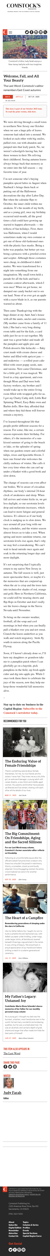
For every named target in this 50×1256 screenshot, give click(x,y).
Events (26, 1230)
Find (45, 32)
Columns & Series (30, 1225)
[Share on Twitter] (10, 1067)
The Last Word (11, 1053)
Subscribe (13, 1225)
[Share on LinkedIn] (15, 1067)
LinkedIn (41, 32)
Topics (25, 1222)
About (11, 1222)
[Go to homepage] (23, 8)
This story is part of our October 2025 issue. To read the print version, (24, 110)
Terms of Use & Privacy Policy (19, 1194)
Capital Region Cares (32, 1236)
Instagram (36, 32)
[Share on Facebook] (5, 1067)
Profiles (26, 1227)
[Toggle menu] (10, 32)
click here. (32, 111)
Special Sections (30, 1233)
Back (7, 97)
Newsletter (14, 1230)
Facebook (31, 32)
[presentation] (5, 32)
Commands (2, 1254)
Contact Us (13, 1236)
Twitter (27, 32)
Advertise (13, 1233)
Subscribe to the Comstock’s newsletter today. (22, 711)
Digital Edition (15, 1227)
